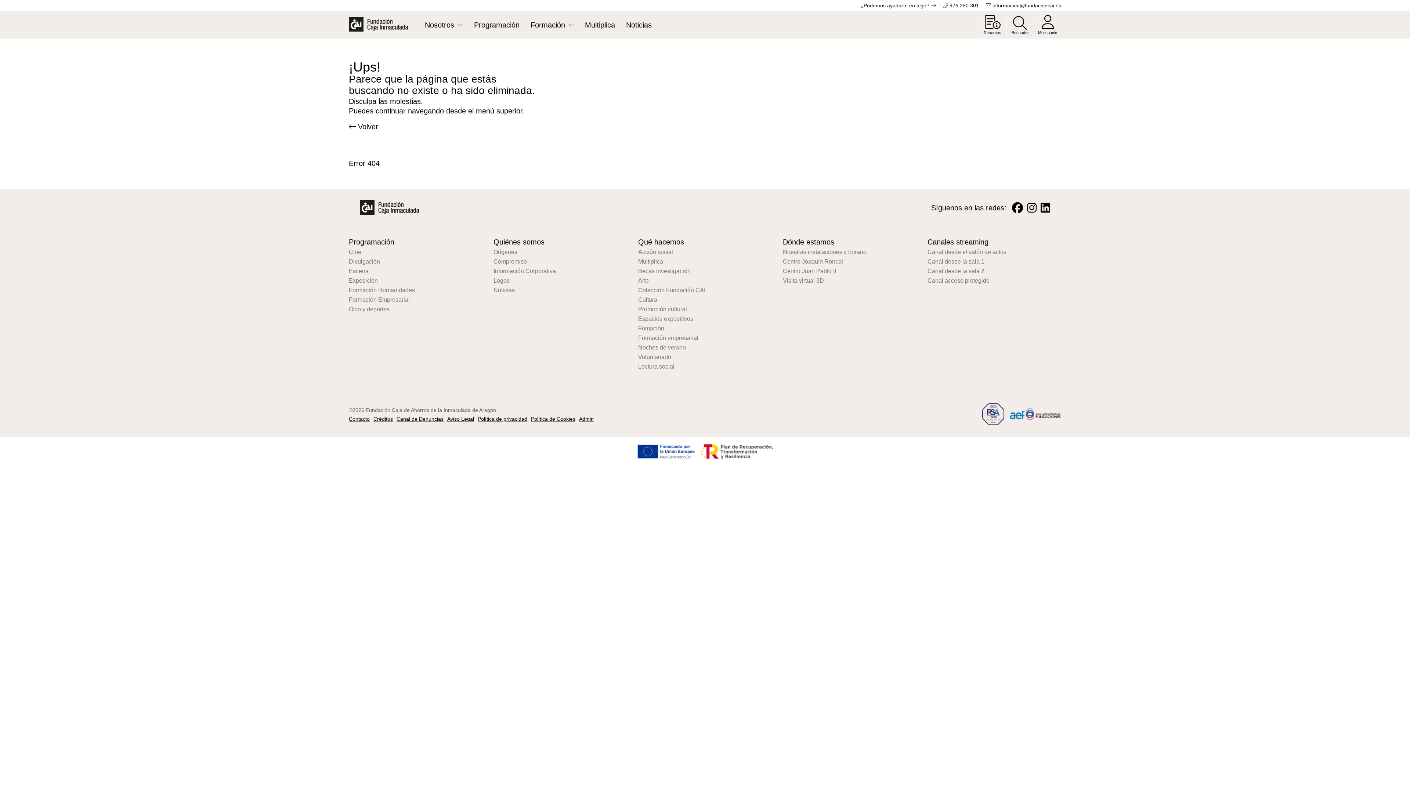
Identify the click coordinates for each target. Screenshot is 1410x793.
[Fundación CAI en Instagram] (1032, 208)
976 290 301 (963, 5)
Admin (586, 419)
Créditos (383, 419)
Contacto (359, 419)
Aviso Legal (460, 419)
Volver (368, 126)
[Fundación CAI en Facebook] (1017, 208)
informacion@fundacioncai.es (1026, 5)
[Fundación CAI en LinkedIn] (1045, 208)
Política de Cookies (553, 419)
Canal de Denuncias (420, 419)
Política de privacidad (502, 419)
